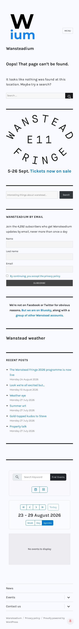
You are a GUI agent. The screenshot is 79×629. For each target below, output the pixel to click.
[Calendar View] (36, 489)
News (9, 588)
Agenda (48, 523)
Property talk (18, 426)
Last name (12, 251)
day (38, 523)
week (30, 523)
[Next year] (42, 507)
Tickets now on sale (50, 171)
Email (9, 263)
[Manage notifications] (70, 621)
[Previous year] (23, 507)
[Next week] (36, 507)
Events (10, 597)
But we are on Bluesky (36, 310)
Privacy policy (32, 618)
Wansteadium (20, 48)
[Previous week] (29, 507)
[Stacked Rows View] (44, 489)
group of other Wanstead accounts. (39, 315)
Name (9, 238)
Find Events (58, 477)
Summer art (18, 405)
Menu (67, 30)
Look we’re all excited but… (27, 385)
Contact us (13, 606)
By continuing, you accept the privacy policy (35, 276)
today (53, 507)
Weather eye (18, 395)
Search (66, 195)
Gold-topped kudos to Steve (28, 416)
